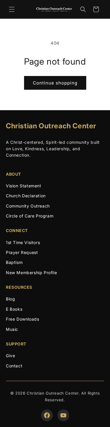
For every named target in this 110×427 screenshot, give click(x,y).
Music (12, 329)
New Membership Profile (31, 272)
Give (10, 355)
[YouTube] (63, 415)
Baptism (14, 262)
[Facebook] (47, 415)
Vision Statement (23, 185)
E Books (14, 309)
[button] (11, 9)
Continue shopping (55, 83)
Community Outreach (28, 205)
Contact (14, 365)
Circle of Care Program (29, 215)
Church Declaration (26, 195)
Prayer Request (22, 252)
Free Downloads (22, 319)
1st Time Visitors (23, 242)
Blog (10, 298)
